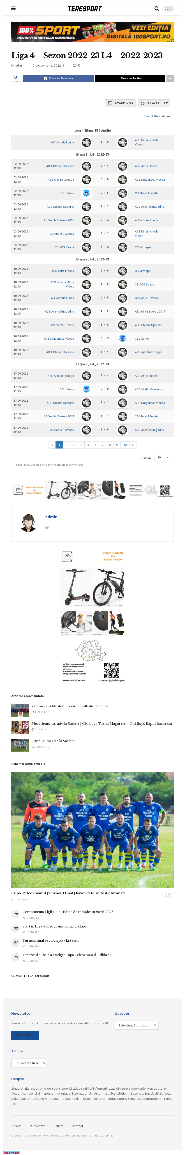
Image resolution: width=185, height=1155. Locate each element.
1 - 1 (105, 206)
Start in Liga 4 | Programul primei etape (55, 926)
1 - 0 (105, 324)
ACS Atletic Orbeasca (60, 166)
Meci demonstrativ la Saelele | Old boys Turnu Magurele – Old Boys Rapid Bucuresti (102, 724)
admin (20, 65)
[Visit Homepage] (85, 9)
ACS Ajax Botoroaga (61, 179)
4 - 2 (105, 246)
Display (146, 458)
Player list (158, 103)
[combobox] (162, 457)
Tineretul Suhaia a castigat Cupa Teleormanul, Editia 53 (67, 955)
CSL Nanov (67, 193)
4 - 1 (105, 416)
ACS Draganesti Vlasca (150, 179)
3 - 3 (105, 338)
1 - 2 (105, 142)
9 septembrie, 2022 (47, 65)
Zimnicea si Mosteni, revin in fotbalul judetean (70, 706)
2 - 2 (105, 219)
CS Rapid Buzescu (62, 233)
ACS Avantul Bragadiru (149, 206)
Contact (77, 1126)
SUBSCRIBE (25, 1035)
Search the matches (157, 116)
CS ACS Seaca (64, 247)
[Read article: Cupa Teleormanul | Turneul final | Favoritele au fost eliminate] (92, 830)
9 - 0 (105, 389)
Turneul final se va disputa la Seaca (51, 941)
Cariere (58, 1126)
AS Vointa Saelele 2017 (59, 220)
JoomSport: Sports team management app (57, 464)
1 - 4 (105, 351)
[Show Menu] (13, 8)
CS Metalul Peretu (146, 193)
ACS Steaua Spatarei (60, 206)
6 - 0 (105, 270)
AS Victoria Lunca (62, 142)
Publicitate (37, 1126)
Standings (124, 103)
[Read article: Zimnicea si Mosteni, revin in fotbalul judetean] (20, 710)
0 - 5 (105, 192)
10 (125, 444)
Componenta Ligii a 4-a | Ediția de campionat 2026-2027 (68, 912)
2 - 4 (105, 165)
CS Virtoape (142, 247)
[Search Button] (157, 8)
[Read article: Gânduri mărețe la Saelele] (20, 745)
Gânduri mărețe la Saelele (53, 741)
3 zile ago (42, 729)
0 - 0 (105, 179)
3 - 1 (105, 233)
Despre (16, 1126)
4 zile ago (42, 712)
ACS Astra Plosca (146, 166)
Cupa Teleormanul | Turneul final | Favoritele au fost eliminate (68, 893)
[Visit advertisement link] (92, 35)
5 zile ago (42, 746)
